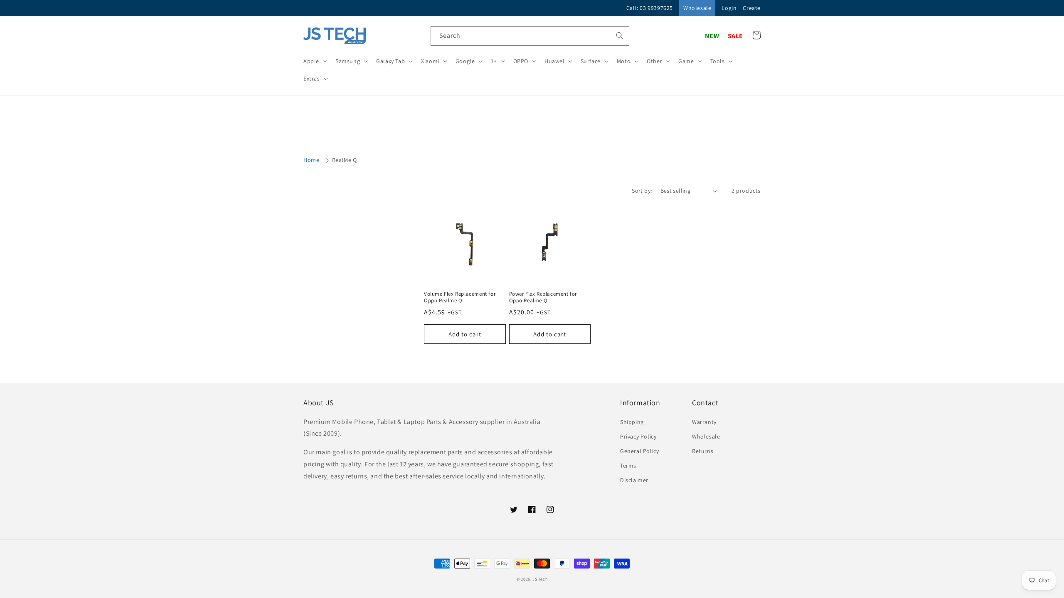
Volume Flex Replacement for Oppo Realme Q (459, 297)
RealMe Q (344, 160)
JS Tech (539, 579)
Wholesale (697, 8)
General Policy (639, 451)
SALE (735, 36)
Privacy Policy (638, 436)
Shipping (632, 422)
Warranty (704, 422)
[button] (314, 61)
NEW (712, 36)
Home (311, 160)
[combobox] (530, 36)
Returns (702, 451)
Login (729, 8)
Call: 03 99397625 (649, 8)
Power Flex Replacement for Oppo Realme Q (543, 297)
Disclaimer (634, 480)
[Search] (620, 36)
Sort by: (642, 190)
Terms (628, 465)
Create (752, 8)
